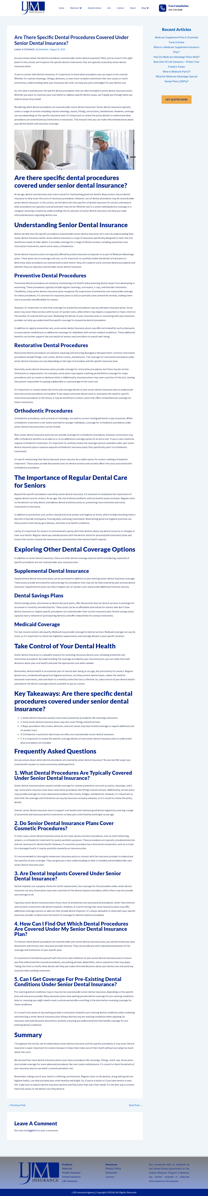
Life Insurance (69, 1181)
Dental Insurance (71, 1177)
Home (61, 8)
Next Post (136, 1105)
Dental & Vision (94, 8)
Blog (144, 8)
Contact (120, 8)
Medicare (74, 8)
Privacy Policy (113, 1168)
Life (109, 8)
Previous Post (16, 1105)
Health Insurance (71, 1172)
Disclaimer (111, 1172)
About (133, 8)
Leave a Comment (24, 49)
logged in (32, 1130)
